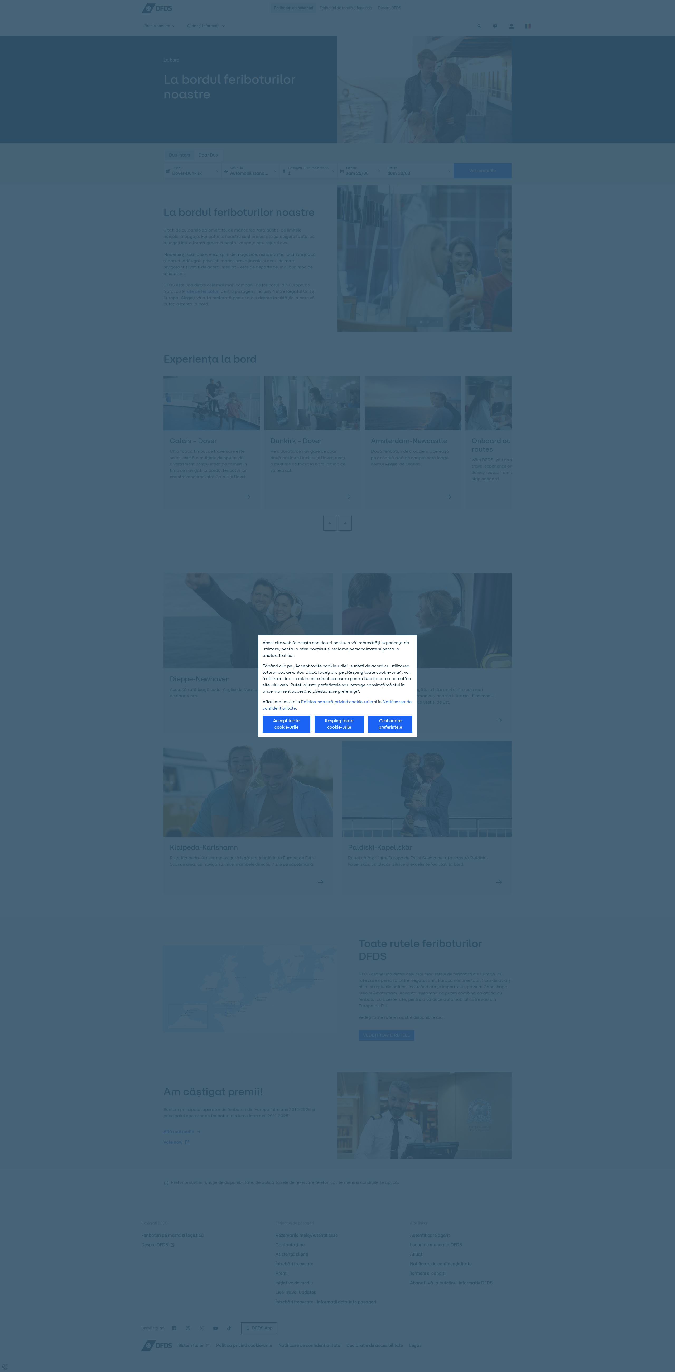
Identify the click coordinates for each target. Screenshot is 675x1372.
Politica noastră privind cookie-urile (337, 701)
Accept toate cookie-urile (286, 724)
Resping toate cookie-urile (339, 724)
